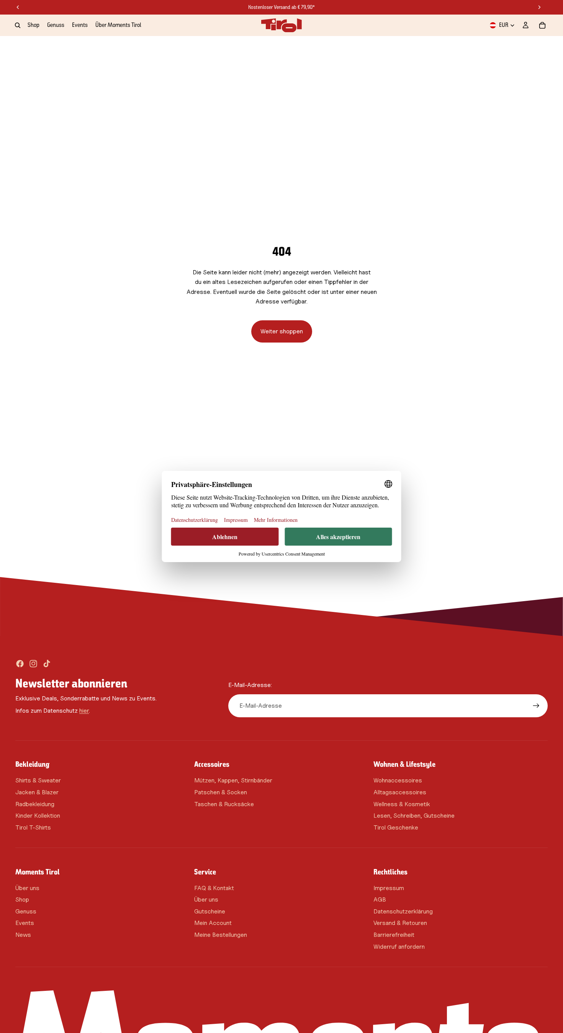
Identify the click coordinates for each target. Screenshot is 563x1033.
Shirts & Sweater (38, 780)
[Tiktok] (46, 663)
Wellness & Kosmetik (401, 804)
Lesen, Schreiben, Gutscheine (414, 815)
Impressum (388, 888)
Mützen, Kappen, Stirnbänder (233, 780)
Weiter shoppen (281, 331)
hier (84, 710)
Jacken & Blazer (37, 792)
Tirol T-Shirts (33, 827)
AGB (379, 899)
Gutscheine (209, 911)
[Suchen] (17, 25)
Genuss (25, 911)
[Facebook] (20, 663)
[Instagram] (33, 663)
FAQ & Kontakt (214, 888)
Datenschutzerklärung (403, 911)
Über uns (27, 888)
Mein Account (213, 923)
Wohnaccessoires (397, 780)
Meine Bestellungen (220, 934)
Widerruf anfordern (399, 946)
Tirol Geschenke (395, 827)
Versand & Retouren (400, 923)
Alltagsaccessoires (399, 792)
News (23, 934)
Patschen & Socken (220, 792)
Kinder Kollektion (37, 815)
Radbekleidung (34, 804)
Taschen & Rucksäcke (224, 804)
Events (24, 923)
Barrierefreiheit (393, 934)
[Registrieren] (536, 706)
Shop (22, 899)
